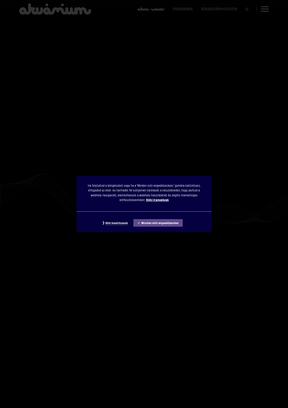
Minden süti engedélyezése (159, 223)
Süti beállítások (116, 223)
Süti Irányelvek (157, 200)
